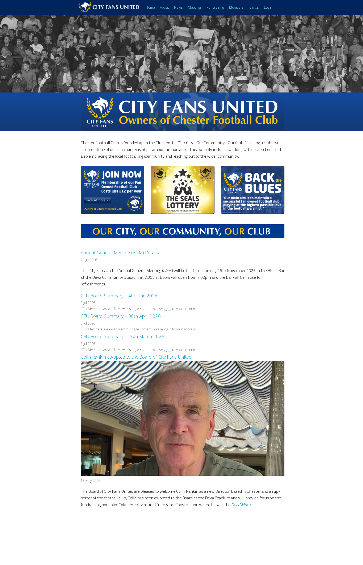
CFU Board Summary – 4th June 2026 (119, 295)
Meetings (195, 7)
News (178, 7)
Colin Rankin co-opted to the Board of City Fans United (136, 357)
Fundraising (215, 7)
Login (268, 7)
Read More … (242, 504)
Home (150, 7)
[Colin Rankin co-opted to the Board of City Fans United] (182, 474)
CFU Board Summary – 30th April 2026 (121, 316)
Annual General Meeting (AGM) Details (120, 252)
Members (236, 7)
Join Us (254, 7)
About (164, 7)
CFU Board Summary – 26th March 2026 (122, 336)
